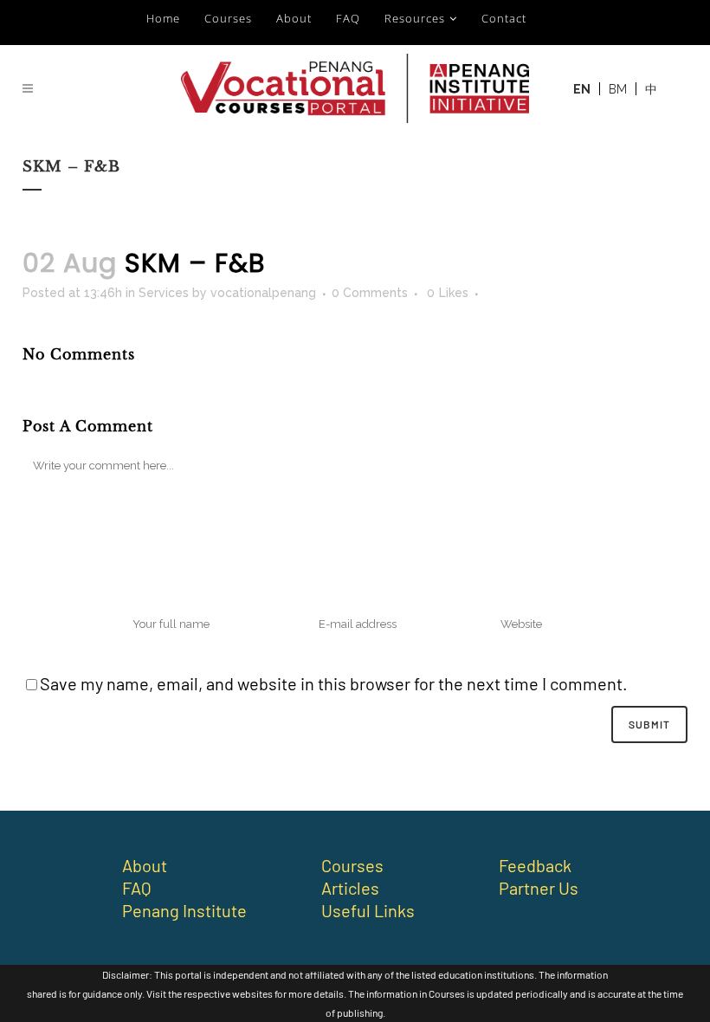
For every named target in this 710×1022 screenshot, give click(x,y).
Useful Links (368, 910)
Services (164, 293)
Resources (414, 18)
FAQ (348, 18)
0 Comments (370, 293)
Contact (503, 18)
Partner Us (538, 887)
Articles (350, 887)
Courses (228, 18)
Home (163, 18)
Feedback (535, 865)
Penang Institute (184, 910)
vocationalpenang (263, 293)
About (294, 18)
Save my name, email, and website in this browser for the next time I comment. (334, 683)
